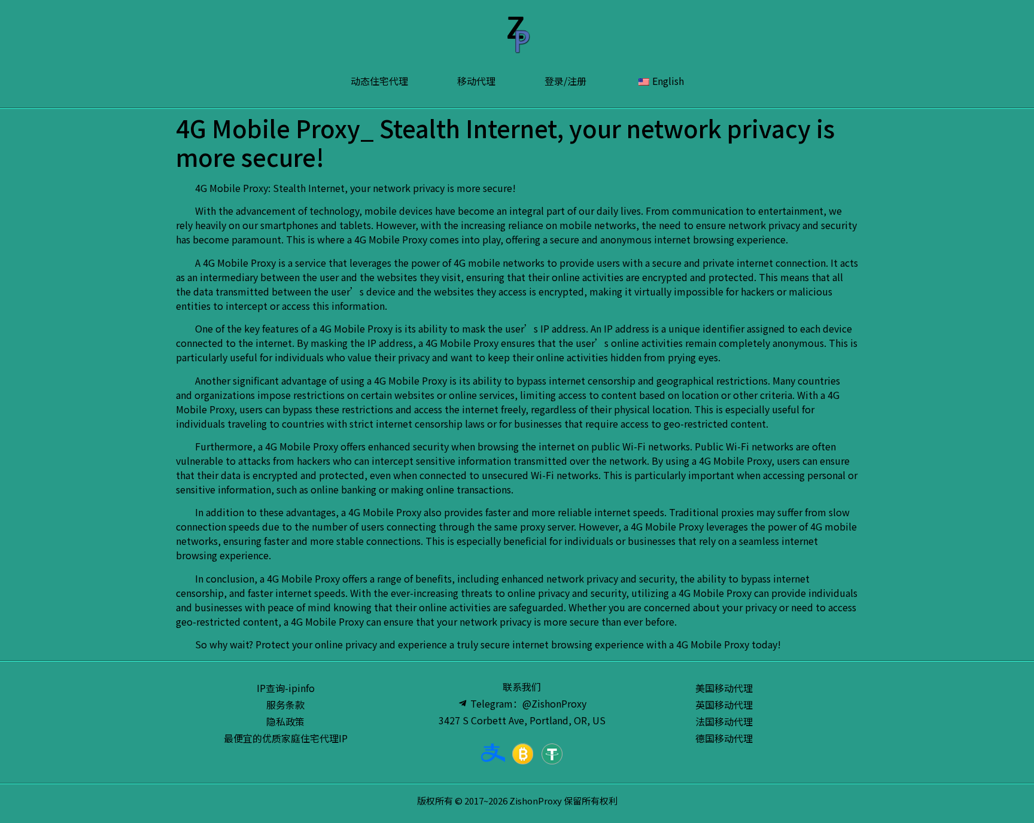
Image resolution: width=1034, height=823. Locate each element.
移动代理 (476, 81)
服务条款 (285, 704)
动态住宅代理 (379, 81)
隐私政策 (285, 721)
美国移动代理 (724, 688)
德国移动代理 (724, 738)
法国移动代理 (724, 721)
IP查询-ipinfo (286, 688)
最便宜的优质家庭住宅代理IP (286, 738)
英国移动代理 (724, 704)
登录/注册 (565, 81)
